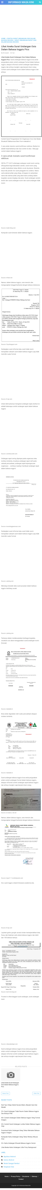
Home (6, 1176)
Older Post (36, 1093)
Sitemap (34, 1176)
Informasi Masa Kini (21, 2)
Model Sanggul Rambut (11, 1163)
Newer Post (5, 1093)
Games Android (9, 1160)
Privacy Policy (15, 1176)
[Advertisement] (21, 23)
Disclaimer (25, 1176)
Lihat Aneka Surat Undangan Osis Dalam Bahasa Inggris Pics (10, 1084)
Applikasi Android (10, 1156)
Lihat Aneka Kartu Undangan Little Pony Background (18, 1147)
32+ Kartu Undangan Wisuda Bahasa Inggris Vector (18, 1143)
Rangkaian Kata (9, 1167)
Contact (21, 1179)
